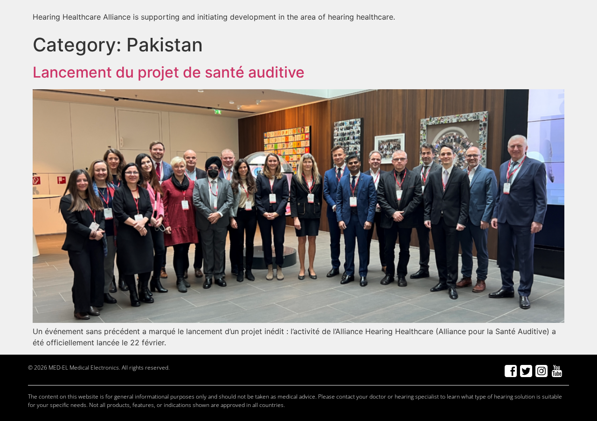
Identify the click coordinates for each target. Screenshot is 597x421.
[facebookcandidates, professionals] (510, 371)
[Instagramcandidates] (541, 371)
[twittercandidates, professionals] (526, 371)
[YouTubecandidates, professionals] (556, 371)
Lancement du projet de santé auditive (169, 72)
